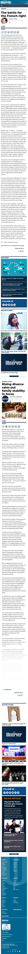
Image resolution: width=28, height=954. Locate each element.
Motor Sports (16, 884)
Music (3, 892)
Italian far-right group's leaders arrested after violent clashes (13, 352)
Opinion (3, 8)
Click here (22, 245)
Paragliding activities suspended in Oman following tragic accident (13, 289)
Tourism (3, 871)
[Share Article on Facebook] (2, 32)
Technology (4, 913)
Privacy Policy (5, 932)
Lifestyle (3, 880)
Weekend (4, 894)
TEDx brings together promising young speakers (12, 763)
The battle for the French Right (9, 372)
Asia (3, 903)
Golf (14, 886)
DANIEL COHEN (13, 19)
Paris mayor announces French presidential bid (14, 330)
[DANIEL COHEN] (4, 20)
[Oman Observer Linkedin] (15, 792)
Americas (4, 901)
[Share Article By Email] (14, 32)
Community (4, 873)
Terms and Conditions (7, 934)
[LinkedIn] (25, 2)
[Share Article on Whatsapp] (11, 32)
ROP (3, 865)
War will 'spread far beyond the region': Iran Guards (13, 783)
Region (3, 900)
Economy (15, 862)
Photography (4, 888)
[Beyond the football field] (14, 734)
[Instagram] (22, 2)
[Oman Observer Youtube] (12, 792)
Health (3, 863)
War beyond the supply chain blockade (12, 847)
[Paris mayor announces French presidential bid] (14, 321)
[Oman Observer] (5, 2)
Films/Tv (3, 889)
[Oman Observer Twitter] (7, 792)
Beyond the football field (9, 743)
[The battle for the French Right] (14, 362)
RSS (3, 940)
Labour (3, 872)
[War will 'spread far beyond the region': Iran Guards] (14, 774)
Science (3, 911)
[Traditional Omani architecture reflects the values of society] (14, 714)
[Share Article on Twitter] (5, 32)
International (15, 902)
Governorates (4, 862)
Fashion (3, 886)
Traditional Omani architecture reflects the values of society (14, 724)
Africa (3, 905)
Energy (14, 865)
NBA (14, 888)
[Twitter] (21, 2)
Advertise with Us (6, 936)
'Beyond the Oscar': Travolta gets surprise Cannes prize (13, 804)
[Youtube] (27, 2)
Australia (3, 906)
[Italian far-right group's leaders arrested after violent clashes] (14, 341)
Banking (15, 864)
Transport (4, 864)
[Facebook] (19, 2)
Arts (3, 881)
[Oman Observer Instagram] (10, 792)
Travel (3, 885)
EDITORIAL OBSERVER (16, 396)
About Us (4, 923)
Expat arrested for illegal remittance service (12, 279)
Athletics (15, 885)
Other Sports (15, 889)
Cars (14, 868)
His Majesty (4, 868)
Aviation (15, 867)
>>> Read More (6, 689)
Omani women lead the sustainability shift (10, 835)
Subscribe (4, 938)
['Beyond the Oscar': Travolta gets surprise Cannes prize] (14, 826)
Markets (15, 863)
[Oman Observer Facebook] (4, 792)
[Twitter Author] (10, 22)
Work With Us (5, 930)
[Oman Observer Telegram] (18, 792)
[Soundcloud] (24, 2)
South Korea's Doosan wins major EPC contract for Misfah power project (12, 284)
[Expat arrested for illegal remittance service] (14, 267)
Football (15, 880)
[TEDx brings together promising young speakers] (14, 753)
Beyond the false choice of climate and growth (13, 841)
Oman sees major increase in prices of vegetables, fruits (12, 295)
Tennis (14, 881)
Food (3, 884)
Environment (4, 869)
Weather (3, 875)
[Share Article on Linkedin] (8, 32)
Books (3, 890)
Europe (3, 902)
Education (4, 867)
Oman (10, 381)
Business (15, 901)
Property (15, 869)
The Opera (4, 893)
